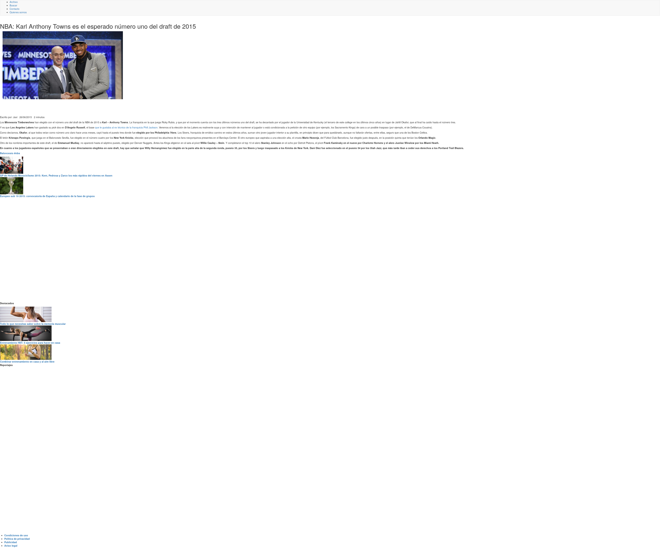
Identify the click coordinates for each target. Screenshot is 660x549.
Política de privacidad (17, 538)
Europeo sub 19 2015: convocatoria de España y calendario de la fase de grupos (47, 196)
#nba (17, 153)
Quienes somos (18, 12)
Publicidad (10, 542)
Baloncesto (6, 153)
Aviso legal (10, 545)
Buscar (13, 5)
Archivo (14, 2)
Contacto (14, 8)
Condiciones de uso (16, 535)
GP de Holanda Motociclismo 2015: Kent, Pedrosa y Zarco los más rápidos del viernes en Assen (56, 175)
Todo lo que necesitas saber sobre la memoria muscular (33, 323)
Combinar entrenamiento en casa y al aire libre (27, 361)
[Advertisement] (84, 107)
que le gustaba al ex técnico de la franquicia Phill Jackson (126, 127)
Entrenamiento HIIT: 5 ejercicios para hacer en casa (30, 342)
